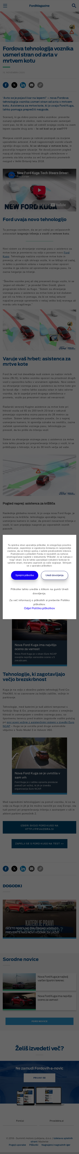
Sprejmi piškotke (24, 575)
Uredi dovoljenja (55, 575)
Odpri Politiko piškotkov (39, 608)
